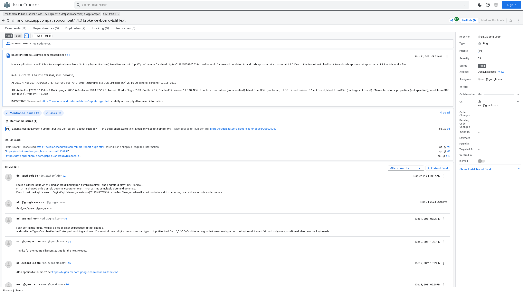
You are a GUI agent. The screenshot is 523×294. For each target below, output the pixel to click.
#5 (448, 128)
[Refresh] (8, 20)
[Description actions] (447, 56)
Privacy (7, 290)
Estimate (464, 138)
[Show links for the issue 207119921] (118, 14)
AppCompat (93, 14)
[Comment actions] (443, 176)
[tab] (16, 28)
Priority (463, 50)
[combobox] (272, 4)
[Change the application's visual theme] (480, 5)
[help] (488, 5)
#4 (69, 241)
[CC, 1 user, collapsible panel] (498, 101)
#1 (68, 54)
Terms (19, 290)
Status (463, 65)
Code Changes (464, 114)
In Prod (463, 160)
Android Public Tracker (21, 14)
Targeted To (466, 149)
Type (462, 43)
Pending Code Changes (464, 123)
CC (461, 101)
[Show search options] (465, 4)
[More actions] (518, 20)
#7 (448, 151)
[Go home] (3, 20)
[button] (489, 43)
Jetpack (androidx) (72, 14)
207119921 (109, 14)
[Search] (78, 4)
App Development (48, 14)
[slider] (456, 159)
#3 (65, 218)
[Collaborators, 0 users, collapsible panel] (498, 94)
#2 (64, 175)
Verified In (465, 155)
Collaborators (467, 94)
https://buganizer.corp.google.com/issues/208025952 (243, 128)
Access (464, 71)
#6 (67, 284)
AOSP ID (464, 132)
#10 (448, 155)
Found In (464, 143)
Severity (464, 58)
